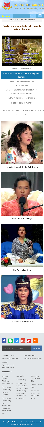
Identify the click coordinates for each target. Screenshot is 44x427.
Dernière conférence (21, 68)
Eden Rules (20, 376)
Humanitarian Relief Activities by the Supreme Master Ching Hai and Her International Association (22, 390)
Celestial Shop (21, 380)
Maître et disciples (15, 97)
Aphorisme (32, 97)
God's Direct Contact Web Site (35, 378)
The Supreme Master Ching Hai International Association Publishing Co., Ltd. (7, 405)
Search (32, 16)
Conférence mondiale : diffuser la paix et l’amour (21, 75)
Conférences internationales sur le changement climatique (21, 91)
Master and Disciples (26, 19)
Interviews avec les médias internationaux (22, 83)
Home (11, 19)
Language (6, 16)
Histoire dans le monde (21, 102)
